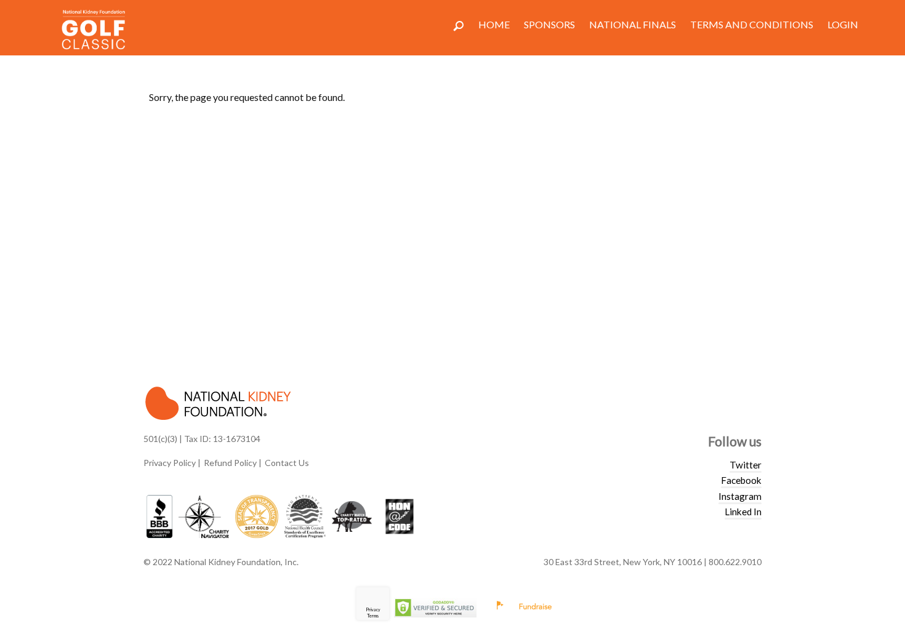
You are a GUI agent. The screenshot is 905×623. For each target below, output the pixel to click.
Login (842, 24)
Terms (373, 615)
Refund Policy (230, 462)
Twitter (746, 464)
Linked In (743, 511)
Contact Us (287, 462)
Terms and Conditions (751, 24)
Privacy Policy (169, 462)
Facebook (741, 480)
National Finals (632, 24)
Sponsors (549, 24)
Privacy (373, 609)
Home (494, 24)
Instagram (740, 496)
